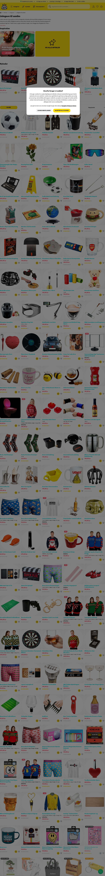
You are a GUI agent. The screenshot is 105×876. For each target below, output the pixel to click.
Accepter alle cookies (62, 110)
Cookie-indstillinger (44, 110)
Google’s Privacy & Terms (69, 106)
